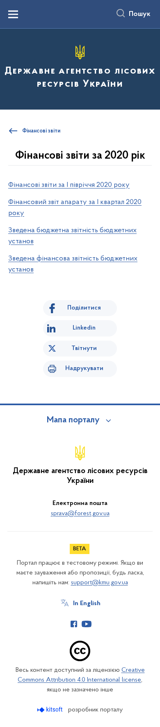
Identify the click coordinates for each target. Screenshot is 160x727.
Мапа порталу (73, 420)
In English (87, 603)
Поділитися (84, 308)
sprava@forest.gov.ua (80, 513)
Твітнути (84, 348)
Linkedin (84, 328)
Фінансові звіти (41, 131)
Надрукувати (84, 368)
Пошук (140, 14)
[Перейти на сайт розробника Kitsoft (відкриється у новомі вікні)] (50, 710)
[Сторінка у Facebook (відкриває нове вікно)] (74, 624)
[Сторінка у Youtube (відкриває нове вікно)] (86, 624)
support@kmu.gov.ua (99, 582)
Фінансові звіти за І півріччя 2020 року (69, 185)
